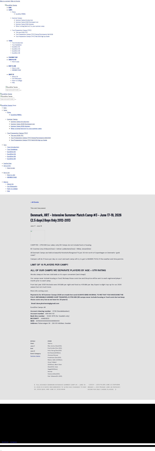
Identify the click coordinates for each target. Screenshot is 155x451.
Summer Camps (35, 356)
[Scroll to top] (1, 450)
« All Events (34, 202)
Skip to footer (15, 1)
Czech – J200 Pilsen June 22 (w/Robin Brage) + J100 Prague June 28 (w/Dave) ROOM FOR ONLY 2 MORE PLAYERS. (104, 387)
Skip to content (5, 1)
